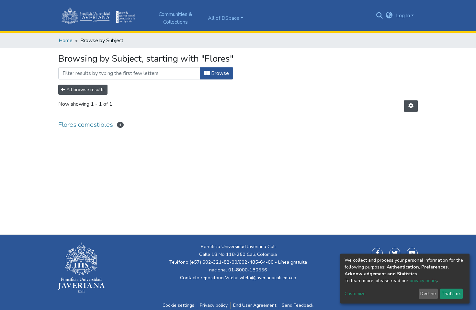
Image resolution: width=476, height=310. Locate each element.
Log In (403, 15)
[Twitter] (394, 253)
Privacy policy (214, 305)
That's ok (451, 294)
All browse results (85, 90)
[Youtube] (412, 253)
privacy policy (423, 281)
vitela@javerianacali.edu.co (268, 277)
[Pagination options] (411, 106)
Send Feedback (297, 305)
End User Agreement (254, 305)
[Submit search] (379, 15)
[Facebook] (377, 253)
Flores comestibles (85, 124)
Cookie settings (178, 305)
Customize (355, 294)
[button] (389, 15)
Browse (219, 73)
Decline (428, 294)
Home (66, 40)
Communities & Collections (175, 18)
